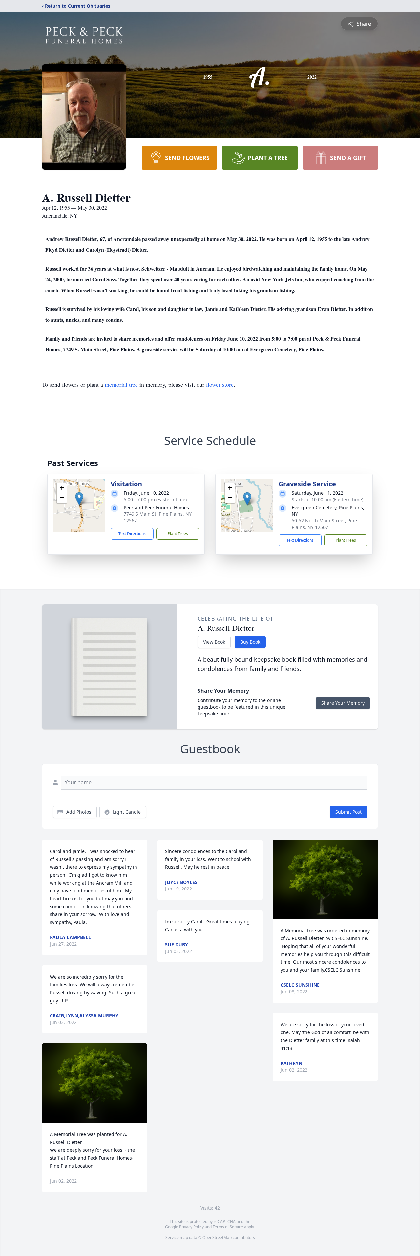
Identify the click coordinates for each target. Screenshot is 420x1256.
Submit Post (348, 812)
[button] (79, 499)
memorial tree (121, 384)
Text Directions (132, 533)
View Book (214, 642)
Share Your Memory (343, 703)
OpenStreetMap (217, 1237)
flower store (220, 384)
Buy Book (250, 642)
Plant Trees (178, 533)
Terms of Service (228, 1227)
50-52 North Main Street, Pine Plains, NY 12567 (324, 523)
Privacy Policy (191, 1227)
